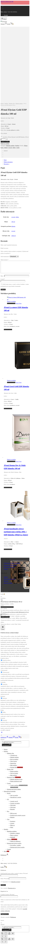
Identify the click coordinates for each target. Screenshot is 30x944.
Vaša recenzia (4, 259)
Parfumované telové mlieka (14, 789)
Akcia (6, 851)
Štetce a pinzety (14, 835)
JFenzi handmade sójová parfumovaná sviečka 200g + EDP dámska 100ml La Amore (16, 532)
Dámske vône (12, 103)
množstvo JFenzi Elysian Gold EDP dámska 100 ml (16, 137)
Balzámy (12, 817)
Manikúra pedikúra (12, 831)
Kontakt (6, 15)
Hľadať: (3, 739)
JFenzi (25, 145)
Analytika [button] (3, 682)
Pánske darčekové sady (16, 781)
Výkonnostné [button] (4, 670)
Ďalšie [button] (2, 710)
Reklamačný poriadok (9, 567)
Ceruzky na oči (14, 801)
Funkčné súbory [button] (5, 658)
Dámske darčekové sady (16, 779)
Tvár (8, 819)
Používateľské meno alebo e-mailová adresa (14, 873)
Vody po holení (14, 773)
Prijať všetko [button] (18, 624)
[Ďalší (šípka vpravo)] (5, 936)
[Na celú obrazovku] (5, 933)
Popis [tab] (5, 160)
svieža (17, 147)
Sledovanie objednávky (10, 579)
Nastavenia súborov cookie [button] (7, 624)
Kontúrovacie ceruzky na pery (17, 815)
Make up (12, 825)
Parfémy (6, 103)
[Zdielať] (9, 933)
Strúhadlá (12, 837)
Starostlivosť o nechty (15, 797)
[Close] (1, 596)
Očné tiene (13, 807)
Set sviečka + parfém (15, 845)
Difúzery (12, 839)
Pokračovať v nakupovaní (7, 607)
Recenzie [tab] (6, 164)
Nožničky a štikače (15, 833)
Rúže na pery (13, 813)
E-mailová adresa (7, 894)
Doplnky (6, 829)
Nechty (9, 793)
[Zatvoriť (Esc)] (12, 933)
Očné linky (13, 805)
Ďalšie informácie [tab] (8, 162)
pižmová (13, 235)
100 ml (13, 221)
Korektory (12, 821)
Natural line (13, 763)
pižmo (14, 147)
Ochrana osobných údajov (10, 565)
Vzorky (9, 783)
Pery (8, 811)
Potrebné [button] (3, 718)
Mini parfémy (13, 765)
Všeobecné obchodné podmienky (12, 563)
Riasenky (12, 809)
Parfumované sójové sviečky (14, 843)
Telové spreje (13, 761)
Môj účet (6, 581)
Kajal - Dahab (4, 147)
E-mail (3, 279)
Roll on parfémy (14, 759)
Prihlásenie (13, 917)
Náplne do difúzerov (15, 841)
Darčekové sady (14, 777)
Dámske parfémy (19, 103)
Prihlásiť (3, 885)
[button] (11, 303)
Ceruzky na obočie (15, 803)
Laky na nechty (14, 795)
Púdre (11, 827)
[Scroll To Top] (2, 732)
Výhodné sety (13, 755)
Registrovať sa (12, 888)
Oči (8, 799)
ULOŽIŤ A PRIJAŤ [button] (5, 730)
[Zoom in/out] (2, 933)
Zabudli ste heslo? (15, 881)
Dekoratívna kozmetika (10, 791)
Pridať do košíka (5, 141)
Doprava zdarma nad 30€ (7, 1)
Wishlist (6, 577)
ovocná (10, 147)
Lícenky (12, 823)
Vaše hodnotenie (5, 256)
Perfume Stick (16, 767)
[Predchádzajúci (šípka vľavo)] (2, 936)
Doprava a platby (8, 583)
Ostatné (9, 849)
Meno (2, 276)
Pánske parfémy (14, 771)
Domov (2, 103)
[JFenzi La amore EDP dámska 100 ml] (16, 299)
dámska (13, 226)
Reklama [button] (3, 696)
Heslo (5, 878)
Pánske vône (10, 769)
